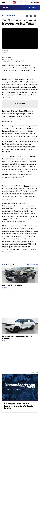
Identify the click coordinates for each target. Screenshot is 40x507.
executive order (22, 226)
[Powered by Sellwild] (35, 372)
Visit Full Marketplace (32, 264)
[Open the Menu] (3, 2)
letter (8, 111)
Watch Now (34, 2)
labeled (26, 186)
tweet (23, 208)
